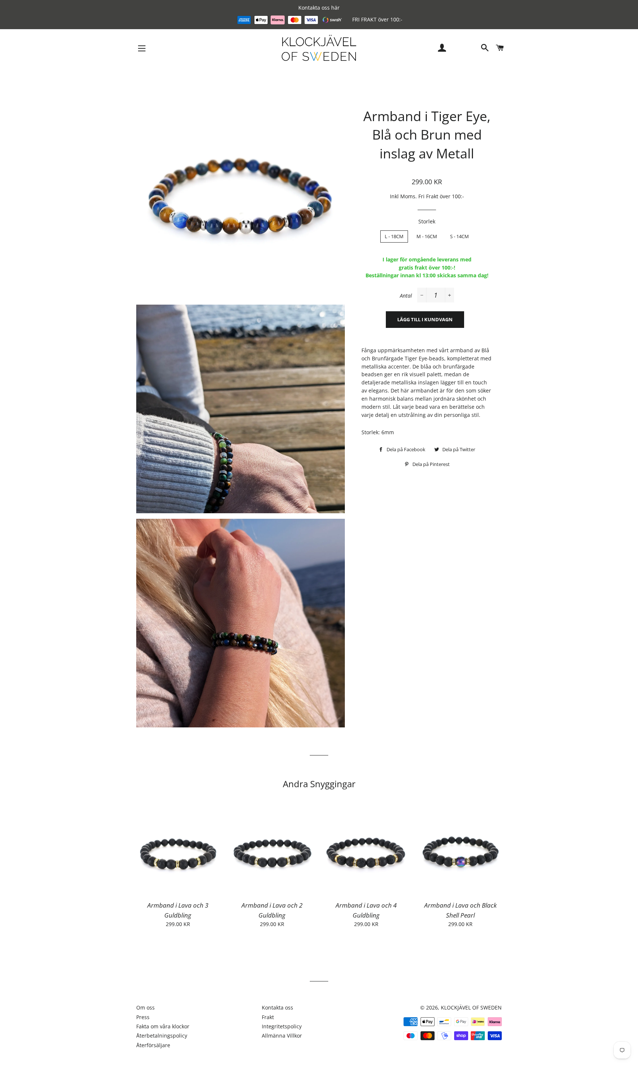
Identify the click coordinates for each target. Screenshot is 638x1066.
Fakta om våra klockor (162, 1026)
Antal (406, 295)
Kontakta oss (277, 1007)
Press (143, 1017)
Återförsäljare (153, 1045)
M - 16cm (426, 236)
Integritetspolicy (282, 1026)
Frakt (268, 1017)
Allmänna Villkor (282, 1035)
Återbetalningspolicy (161, 1035)
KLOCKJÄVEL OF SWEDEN (471, 1007)
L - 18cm (394, 236)
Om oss (145, 1007)
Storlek (426, 221)
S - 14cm (459, 236)
